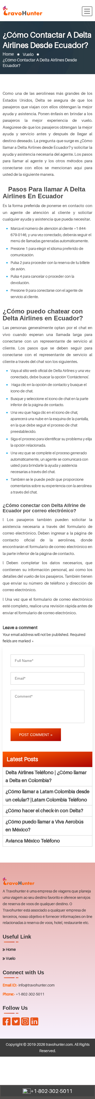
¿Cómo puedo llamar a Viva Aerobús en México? (44, 826)
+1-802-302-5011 (30, 994)
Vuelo (10, 958)
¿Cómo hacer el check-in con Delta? (44, 810)
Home (8, 54)
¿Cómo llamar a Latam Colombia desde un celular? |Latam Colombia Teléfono (47, 795)
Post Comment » (36, 735)
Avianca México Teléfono (33, 841)
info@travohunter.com (36, 985)
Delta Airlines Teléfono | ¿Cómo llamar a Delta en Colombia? (46, 776)
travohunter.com (59, 1044)
